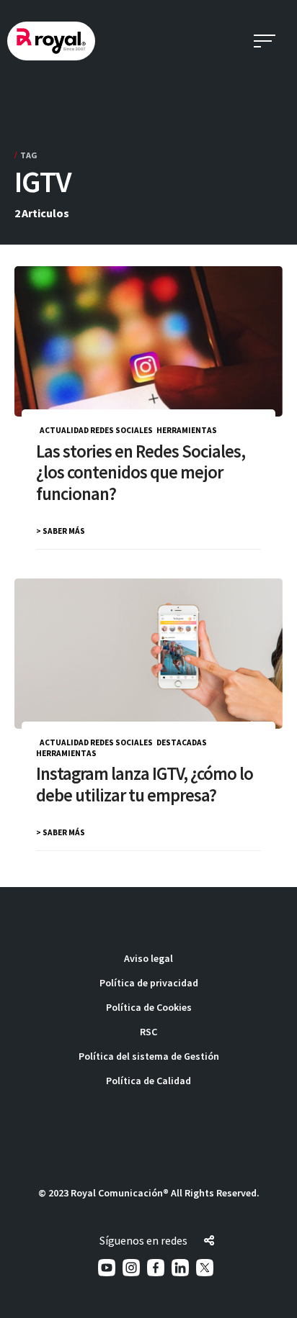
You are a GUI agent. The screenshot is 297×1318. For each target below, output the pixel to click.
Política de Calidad (148, 1080)
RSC (148, 1031)
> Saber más (60, 531)
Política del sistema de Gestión (149, 1056)
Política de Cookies (149, 1007)
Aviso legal (148, 958)
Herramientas (186, 430)
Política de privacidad (148, 982)
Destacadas (181, 742)
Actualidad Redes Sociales (96, 430)
